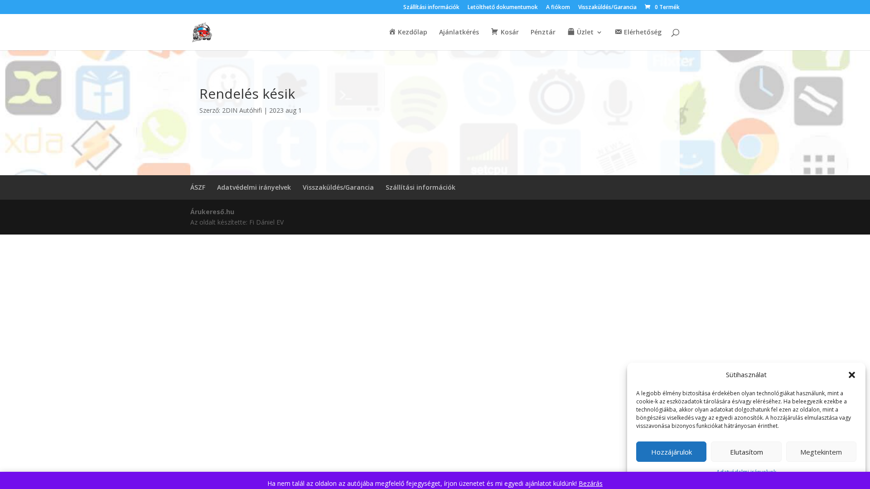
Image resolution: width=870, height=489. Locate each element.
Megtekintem (821, 451)
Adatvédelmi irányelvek (254, 187)
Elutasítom (746, 451)
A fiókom (558, 8)
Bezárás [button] (591, 483)
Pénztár (543, 32)
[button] (851, 374)
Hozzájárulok (671, 451)
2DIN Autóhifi (242, 110)
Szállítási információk (431, 8)
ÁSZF (197, 187)
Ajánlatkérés (459, 32)
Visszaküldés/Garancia (607, 8)
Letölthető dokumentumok (503, 8)
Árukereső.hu (212, 211)
